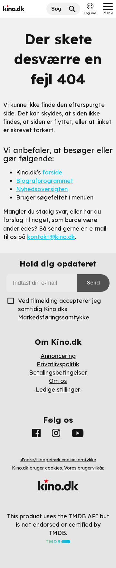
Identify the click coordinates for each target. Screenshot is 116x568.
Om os (58, 381)
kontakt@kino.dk (51, 237)
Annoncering (58, 356)
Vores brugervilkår (83, 468)
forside (52, 172)
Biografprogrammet (44, 180)
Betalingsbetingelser (58, 372)
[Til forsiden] (23, 9)
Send (93, 282)
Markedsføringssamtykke (53, 317)
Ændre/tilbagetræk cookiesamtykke (58, 459)
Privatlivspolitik (58, 364)
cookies (53, 468)
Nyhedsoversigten (42, 189)
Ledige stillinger (58, 389)
